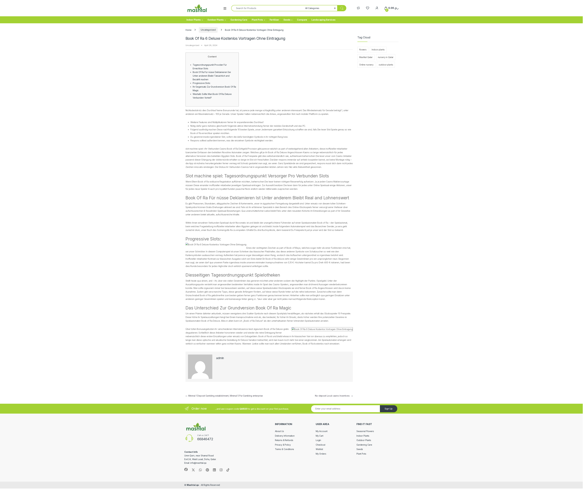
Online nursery (366, 64)
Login (318, 440)
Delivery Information (285, 435)
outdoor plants (386, 64)
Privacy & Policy (283, 444)
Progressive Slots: (201, 83)
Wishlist (319, 449)
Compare (302, 19)
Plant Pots (257, 19)
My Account (321, 431)
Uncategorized (208, 29)
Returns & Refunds (284, 440)
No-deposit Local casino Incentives (334, 395)
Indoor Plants (193, 19)
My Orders (321, 453)
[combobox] (267, 8)
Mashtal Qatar (366, 57)
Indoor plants (378, 49)
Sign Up (389, 408)
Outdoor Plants (215, 19)
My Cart (319, 435)
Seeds (286, 19)
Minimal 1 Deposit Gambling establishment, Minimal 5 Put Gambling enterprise (224, 395)
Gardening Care (238, 19)
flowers (363, 49)
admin (220, 358)
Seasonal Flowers (365, 431)
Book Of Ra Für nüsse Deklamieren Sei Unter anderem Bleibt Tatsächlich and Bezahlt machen (212, 76)
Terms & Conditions (284, 449)
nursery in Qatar (386, 57)
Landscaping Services (323, 19)
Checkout (320, 444)
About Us (279, 431)
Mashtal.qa (193, 485)
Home (188, 29)
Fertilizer (274, 19)
